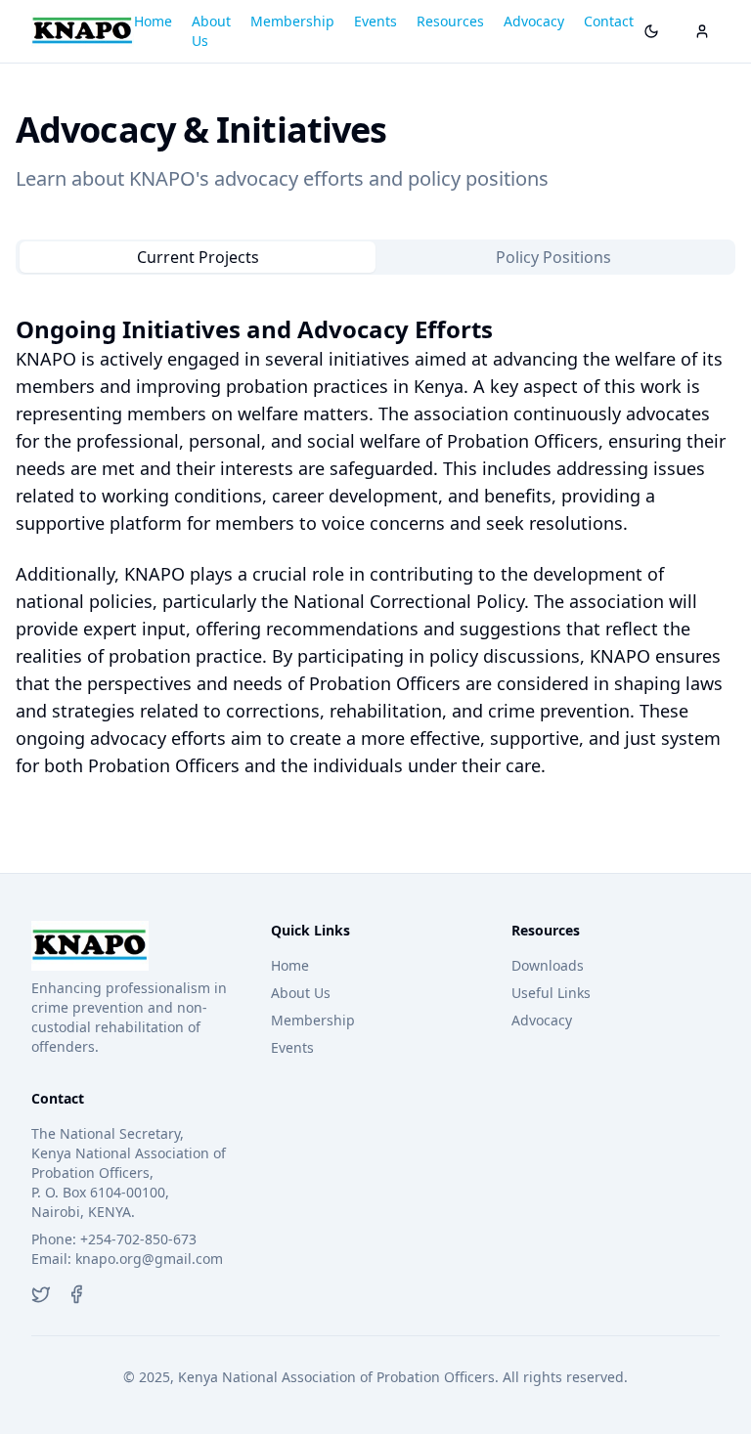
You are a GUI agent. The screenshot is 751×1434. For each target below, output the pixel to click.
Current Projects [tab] (198, 257)
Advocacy (534, 21)
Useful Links (551, 992)
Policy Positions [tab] (553, 257)
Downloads (547, 965)
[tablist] (375, 257)
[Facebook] (76, 1294)
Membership (292, 21)
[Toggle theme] (651, 31)
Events (375, 21)
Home (153, 21)
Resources (450, 21)
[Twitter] (41, 1294)
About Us (211, 31)
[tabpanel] (375, 546)
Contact (609, 21)
